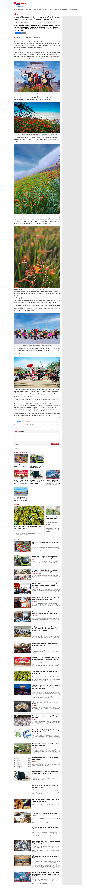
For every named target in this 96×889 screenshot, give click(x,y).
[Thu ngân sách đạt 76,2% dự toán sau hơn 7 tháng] (22, 817)
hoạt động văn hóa (56, 424)
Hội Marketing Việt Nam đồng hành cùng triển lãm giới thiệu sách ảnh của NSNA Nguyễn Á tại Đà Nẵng (53, 482)
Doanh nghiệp (35, 587)
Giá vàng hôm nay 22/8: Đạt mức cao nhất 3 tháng (45, 703)
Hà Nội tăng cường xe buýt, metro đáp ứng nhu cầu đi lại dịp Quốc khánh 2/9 (37, 466)
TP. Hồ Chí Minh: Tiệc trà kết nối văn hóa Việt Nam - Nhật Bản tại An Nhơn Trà (46, 598)
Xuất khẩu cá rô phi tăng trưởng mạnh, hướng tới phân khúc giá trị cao (46, 842)
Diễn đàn (26, 14)
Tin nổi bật (17, 504)
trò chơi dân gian (23, 425)
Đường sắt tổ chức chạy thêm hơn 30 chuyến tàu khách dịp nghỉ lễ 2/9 (53, 530)
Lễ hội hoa (47, 425)
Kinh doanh (34, 747)
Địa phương (31, 14)
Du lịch (36, 424)
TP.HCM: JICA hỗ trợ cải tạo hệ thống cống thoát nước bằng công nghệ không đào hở (45, 584)
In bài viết (24, 33)
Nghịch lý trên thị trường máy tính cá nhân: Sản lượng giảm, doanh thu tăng (37, 482)
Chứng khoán (35, 761)
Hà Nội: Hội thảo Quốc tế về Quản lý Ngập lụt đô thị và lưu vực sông (45, 644)
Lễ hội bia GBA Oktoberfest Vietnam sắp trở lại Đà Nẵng (45, 857)
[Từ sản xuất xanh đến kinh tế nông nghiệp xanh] (53, 510)
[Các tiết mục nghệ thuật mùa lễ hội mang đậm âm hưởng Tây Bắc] (37, 328)
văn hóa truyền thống (54, 425)
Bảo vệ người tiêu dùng (36, 573)
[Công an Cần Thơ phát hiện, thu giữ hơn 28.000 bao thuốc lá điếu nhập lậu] (22, 574)
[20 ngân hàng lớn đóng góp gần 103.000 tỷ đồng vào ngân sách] (22, 831)
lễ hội (25, 424)
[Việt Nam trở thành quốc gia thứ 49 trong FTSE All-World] (22, 762)
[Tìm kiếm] (79, 10)
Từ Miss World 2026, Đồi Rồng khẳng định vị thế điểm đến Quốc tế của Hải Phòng (21, 499)
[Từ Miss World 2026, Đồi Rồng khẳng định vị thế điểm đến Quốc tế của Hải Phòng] (21, 491)
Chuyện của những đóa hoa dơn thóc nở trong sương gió (27, 37)
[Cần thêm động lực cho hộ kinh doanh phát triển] (21, 458)
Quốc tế (36, 14)
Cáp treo (28, 424)
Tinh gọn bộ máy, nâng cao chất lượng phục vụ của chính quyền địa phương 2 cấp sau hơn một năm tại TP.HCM (45, 628)
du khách (40, 424)
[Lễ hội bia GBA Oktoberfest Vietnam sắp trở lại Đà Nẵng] (22, 860)
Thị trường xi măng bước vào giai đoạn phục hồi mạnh (45, 716)
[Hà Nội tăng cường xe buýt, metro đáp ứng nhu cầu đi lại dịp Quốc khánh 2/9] (37, 458)
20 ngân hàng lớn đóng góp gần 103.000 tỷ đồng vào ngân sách (45, 828)
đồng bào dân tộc (17, 427)
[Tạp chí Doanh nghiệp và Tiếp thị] (20, 3)
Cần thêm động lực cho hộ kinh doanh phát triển (20, 465)
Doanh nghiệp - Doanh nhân (37, 859)
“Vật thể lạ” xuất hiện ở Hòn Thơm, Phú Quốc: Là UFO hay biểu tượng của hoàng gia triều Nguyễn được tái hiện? (46, 687)
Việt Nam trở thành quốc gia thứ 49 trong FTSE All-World (45, 758)
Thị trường (34, 705)
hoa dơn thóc (20, 424)
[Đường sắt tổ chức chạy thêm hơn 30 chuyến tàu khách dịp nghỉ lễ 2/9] (22, 748)
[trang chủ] (14, 10)
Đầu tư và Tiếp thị (35, 733)
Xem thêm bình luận (17, 448)
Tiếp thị (17, 9)
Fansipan (32, 424)
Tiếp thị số (21, 14)
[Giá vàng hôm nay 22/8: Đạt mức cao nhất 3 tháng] (22, 706)
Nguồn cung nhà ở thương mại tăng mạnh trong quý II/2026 (45, 786)
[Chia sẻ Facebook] (18, 33)
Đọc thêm (17, 540)
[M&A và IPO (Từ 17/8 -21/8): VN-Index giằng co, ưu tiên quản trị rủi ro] (22, 734)
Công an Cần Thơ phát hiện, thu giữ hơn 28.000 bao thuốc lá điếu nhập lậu (44, 571)
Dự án (33, 690)
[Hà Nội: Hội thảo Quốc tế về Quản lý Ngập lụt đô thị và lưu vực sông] (22, 648)
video (63, 9)
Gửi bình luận (55, 443)
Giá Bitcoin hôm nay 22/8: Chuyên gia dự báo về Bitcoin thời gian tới (46, 800)
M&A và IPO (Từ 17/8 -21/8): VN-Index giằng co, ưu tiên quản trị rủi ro (45, 730)
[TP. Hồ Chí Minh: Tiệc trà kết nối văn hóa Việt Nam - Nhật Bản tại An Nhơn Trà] (22, 602)
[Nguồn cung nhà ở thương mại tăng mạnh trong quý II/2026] (22, 790)
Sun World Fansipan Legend (39, 425)
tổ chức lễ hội (49, 424)
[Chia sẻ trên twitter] (24, 421)
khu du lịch (24, 427)
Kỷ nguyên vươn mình (73, 9)
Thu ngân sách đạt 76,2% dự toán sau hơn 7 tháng (45, 814)
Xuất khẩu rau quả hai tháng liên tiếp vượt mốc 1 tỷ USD (27, 527)
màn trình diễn (30, 425)
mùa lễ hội (44, 424)
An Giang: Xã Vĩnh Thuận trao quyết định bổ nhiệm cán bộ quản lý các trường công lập (21, 482)
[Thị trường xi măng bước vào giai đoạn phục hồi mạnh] (22, 720)
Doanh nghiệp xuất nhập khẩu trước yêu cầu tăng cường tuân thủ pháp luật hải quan (46, 612)
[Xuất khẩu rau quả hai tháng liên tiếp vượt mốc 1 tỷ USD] (29, 515)
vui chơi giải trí (17, 425)
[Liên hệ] (29, 421)
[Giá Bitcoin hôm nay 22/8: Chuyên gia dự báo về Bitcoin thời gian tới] (22, 804)
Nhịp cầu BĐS (34, 789)
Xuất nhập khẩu (35, 844)
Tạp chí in (66, 9)
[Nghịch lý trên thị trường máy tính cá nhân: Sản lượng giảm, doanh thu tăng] (37, 474)
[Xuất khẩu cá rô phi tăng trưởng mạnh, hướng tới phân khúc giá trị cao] (22, 845)
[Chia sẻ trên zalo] (27, 421)
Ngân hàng (34, 830)
